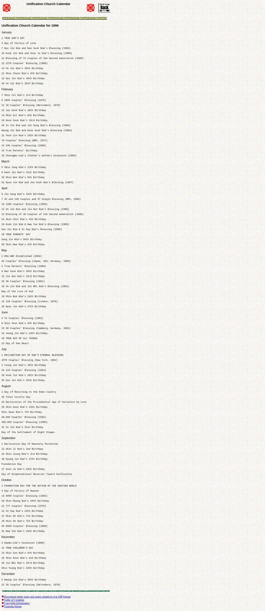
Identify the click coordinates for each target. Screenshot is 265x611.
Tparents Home (13, 606)
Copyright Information (17, 603)
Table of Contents (14, 599)
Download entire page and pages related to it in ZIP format (37, 596)
